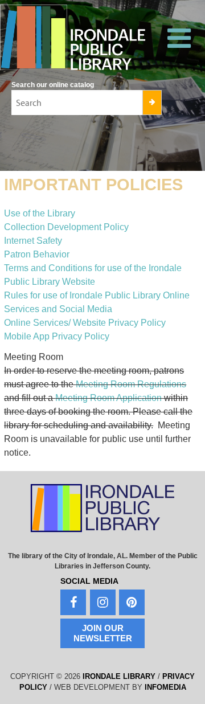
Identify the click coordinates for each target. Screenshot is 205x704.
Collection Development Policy (66, 227)
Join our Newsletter (102, 633)
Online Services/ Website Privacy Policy (85, 323)
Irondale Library (119, 676)
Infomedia (165, 687)
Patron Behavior (36, 254)
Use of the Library (39, 213)
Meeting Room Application (108, 398)
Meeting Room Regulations (131, 384)
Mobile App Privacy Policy (56, 336)
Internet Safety (33, 240)
